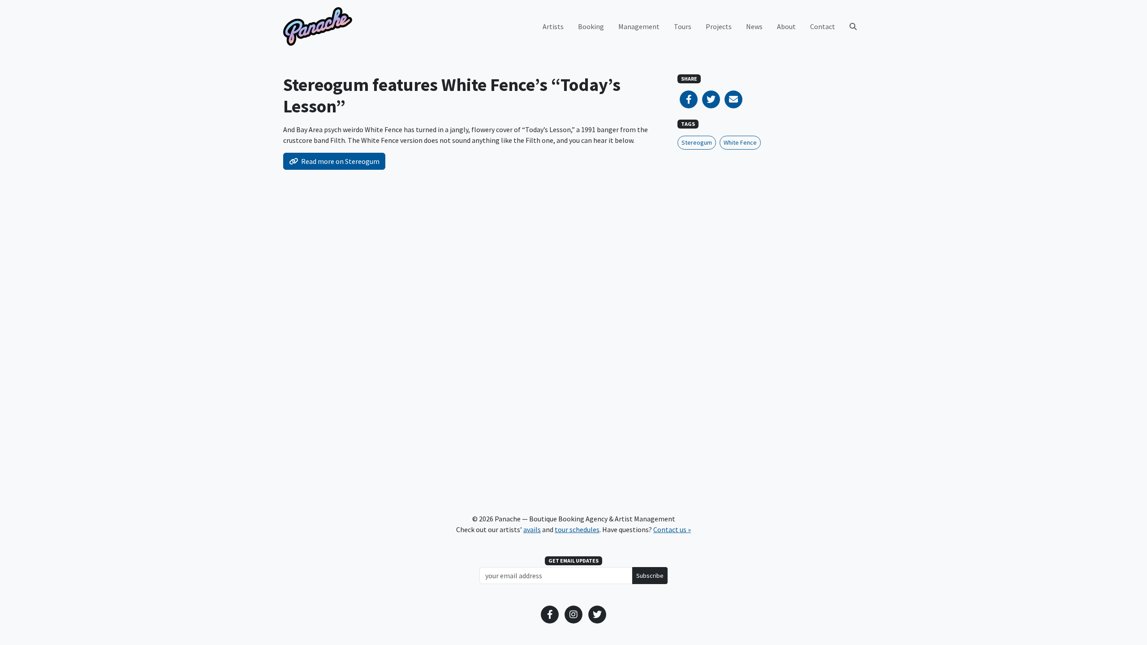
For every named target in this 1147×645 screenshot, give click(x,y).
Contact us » (672, 529)
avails (532, 529)
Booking (591, 26)
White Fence (740, 142)
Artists (553, 26)
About (786, 26)
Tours (682, 26)
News (754, 26)
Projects (719, 26)
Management (639, 26)
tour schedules (577, 529)
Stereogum (696, 142)
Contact (822, 26)
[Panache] (317, 26)
